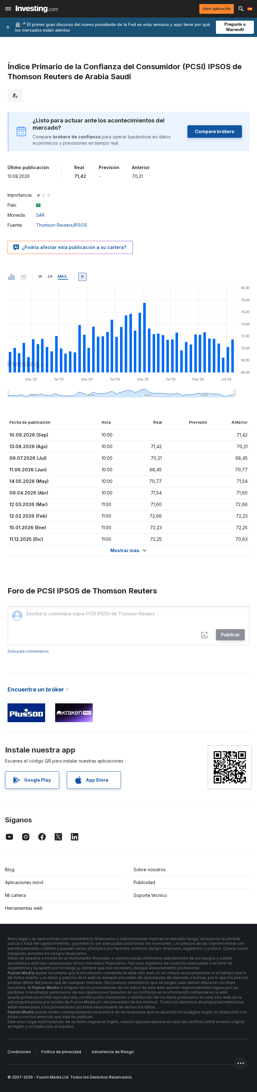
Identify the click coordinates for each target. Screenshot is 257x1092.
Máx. (63, 276)
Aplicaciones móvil (24, 882)
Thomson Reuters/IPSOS (61, 225)
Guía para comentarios (28, 651)
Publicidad (144, 882)
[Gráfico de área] (23, 277)
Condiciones (19, 1051)
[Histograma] (12, 277)
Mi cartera (15, 895)
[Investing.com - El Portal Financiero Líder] (37, 9)
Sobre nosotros (150, 869)
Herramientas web (24, 908)
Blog (9, 869)
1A (40, 276)
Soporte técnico (150, 895)
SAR (40, 215)
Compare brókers (214, 131)
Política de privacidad (61, 1051)
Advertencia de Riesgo (113, 1051)
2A (50, 276)
